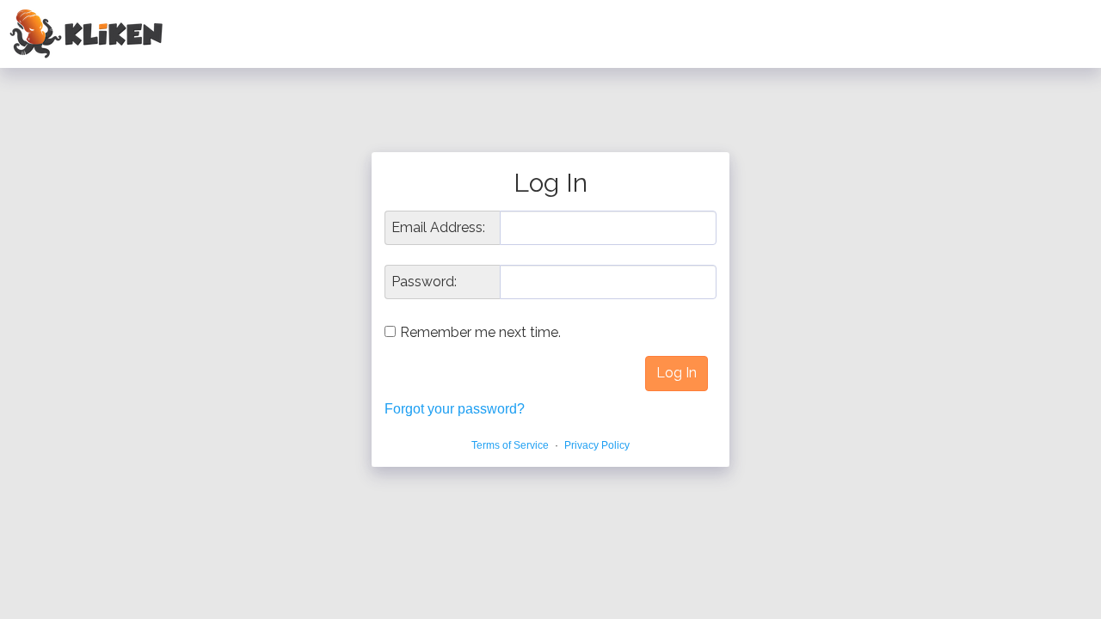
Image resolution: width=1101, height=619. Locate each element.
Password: (424, 282)
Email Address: (438, 228)
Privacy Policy (597, 445)
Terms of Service (510, 445)
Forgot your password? (454, 408)
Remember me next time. (480, 332)
